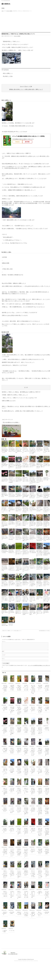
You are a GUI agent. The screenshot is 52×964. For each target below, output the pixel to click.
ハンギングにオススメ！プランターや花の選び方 (12, 538)
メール (3, 654)
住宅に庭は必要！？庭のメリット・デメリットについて (5, 510)
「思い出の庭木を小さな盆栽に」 (11, 422)
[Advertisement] (26, 21)
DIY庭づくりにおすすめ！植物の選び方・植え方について (12, 584)
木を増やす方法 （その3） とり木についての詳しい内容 (32, 599)
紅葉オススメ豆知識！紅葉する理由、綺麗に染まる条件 (19, 451)
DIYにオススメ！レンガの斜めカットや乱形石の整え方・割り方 (32, 584)
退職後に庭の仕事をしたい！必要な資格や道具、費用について (26, 89)
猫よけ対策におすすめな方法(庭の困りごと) (32, 509)
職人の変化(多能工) (11, 613)
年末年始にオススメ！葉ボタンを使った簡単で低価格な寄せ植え (19, 569)
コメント (3, 641)
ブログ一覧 (10, 625)
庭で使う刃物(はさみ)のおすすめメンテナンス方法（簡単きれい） (39, 480)
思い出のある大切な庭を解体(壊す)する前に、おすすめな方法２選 (46, 496)
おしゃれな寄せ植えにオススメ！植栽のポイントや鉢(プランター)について (26, 569)
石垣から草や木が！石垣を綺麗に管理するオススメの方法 (5, 569)
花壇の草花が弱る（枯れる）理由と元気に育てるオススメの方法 (26, 510)
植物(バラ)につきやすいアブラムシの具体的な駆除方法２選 (5, 524)
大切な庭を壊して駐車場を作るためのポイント (32, 538)
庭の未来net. (6, 4)
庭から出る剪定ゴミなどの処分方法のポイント (32, 465)
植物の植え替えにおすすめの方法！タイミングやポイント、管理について (39, 584)
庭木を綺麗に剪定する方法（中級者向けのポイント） (39, 568)
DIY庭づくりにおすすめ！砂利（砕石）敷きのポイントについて (46, 510)
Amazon (17, 141)
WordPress (20, 960)
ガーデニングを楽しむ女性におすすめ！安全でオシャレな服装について (19, 584)
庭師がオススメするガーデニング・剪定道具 (26, 524)
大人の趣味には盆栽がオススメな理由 (46, 465)
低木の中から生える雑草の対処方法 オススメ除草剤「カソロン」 (5, 451)
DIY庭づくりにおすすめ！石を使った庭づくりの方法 (26, 480)
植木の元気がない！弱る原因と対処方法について (19, 495)
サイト (3, 658)
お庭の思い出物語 (5, 625)
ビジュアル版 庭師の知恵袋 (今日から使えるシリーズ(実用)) (28, 136)
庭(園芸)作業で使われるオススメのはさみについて (26, 583)
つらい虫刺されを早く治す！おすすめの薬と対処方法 (26, 465)
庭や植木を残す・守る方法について (12, 552)
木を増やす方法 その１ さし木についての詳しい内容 (26, 451)
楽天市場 (27, 141)
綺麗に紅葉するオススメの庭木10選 (32, 552)
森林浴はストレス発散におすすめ (19, 613)
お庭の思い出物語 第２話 (39, 598)
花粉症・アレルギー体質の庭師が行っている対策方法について (39, 496)
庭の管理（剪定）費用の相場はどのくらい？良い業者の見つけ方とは (19, 466)
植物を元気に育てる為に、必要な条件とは (5, 495)
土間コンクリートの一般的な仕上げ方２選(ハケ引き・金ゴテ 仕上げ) (32, 496)
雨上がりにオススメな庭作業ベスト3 (32, 568)
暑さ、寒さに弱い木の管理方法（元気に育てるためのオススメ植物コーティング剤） (32, 451)
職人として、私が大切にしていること (39, 613)
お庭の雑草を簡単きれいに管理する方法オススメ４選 (12, 450)
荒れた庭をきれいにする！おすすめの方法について (19, 538)
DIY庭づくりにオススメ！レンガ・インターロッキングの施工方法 (19, 599)
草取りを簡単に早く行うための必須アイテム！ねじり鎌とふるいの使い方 (39, 554)
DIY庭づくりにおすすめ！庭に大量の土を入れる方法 (12, 495)
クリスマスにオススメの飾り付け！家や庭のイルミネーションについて (12, 569)
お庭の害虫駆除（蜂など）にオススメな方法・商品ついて (46, 451)
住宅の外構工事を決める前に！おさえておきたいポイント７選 (46, 524)
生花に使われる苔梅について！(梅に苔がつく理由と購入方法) (46, 539)
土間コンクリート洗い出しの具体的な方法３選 (39, 509)
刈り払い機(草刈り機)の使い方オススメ (12, 524)
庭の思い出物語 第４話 (5, 613)
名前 (3, 651)
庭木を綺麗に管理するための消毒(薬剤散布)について (19, 480)
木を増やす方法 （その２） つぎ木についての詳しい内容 (12, 599)
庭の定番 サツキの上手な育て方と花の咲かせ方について (26, 553)
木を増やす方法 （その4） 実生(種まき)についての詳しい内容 (26, 599)
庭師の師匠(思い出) (46, 613)
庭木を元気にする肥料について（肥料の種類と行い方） (12, 466)
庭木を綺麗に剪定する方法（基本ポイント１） (39, 450)
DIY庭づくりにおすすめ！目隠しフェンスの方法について (19, 524)
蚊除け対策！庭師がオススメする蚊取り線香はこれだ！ (32, 524)
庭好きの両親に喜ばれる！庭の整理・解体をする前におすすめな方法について (32, 481)
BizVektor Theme (26, 960)
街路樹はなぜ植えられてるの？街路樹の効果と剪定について (39, 524)
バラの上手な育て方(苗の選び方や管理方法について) (5, 480)
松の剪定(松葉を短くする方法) (5, 552)
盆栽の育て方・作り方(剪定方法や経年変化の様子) (46, 568)
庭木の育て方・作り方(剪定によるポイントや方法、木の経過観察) (12, 480)
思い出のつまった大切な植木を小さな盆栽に (26, 613)
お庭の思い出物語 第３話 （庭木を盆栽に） (32, 613)
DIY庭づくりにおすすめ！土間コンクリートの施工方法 (5, 599)
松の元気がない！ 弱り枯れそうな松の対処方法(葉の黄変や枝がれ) (46, 553)
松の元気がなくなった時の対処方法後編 (12, 509)
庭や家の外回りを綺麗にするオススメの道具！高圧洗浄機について (26, 539)
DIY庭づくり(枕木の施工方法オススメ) (5, 538)
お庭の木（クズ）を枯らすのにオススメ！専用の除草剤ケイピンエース (5, 584)
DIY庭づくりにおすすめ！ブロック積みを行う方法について (46, 584)
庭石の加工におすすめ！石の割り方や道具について (19, 509)
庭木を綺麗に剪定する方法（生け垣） (5, 465)
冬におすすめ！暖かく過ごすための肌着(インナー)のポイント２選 (46, 599)
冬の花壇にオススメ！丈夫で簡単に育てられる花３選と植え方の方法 (39, 539)
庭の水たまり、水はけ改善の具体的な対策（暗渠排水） (26, 496)
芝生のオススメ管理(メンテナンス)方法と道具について (19, 553)
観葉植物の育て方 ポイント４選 (46, 479)
